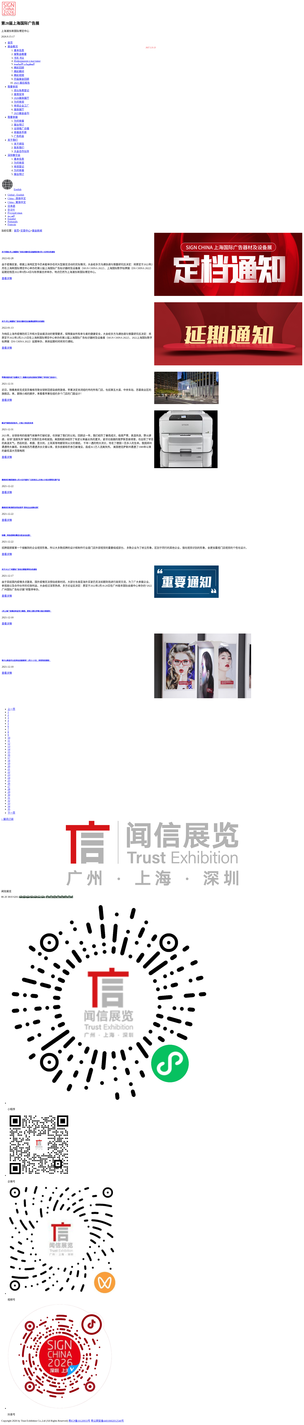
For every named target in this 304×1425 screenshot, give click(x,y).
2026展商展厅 (21, 98)
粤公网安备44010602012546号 (107, 1420)
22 (9, 772)
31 (9, 797)
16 (9, 755)
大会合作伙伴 (21, 151)
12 (9, 743)
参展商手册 (20, 132)
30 (9, 795)
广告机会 (19, 136)
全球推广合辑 (21, 128)
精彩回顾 (19, 67)
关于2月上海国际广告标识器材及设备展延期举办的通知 (23, 321)
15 (9, 752)
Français (12, 224)
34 (9, 806)
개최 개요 (19, 58)
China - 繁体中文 (17, 202)
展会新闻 (37, 230)
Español (12, 218)
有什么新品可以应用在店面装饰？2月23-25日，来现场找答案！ (26, 660)
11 (9, 740)
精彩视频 (19, 75)
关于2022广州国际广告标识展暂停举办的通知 (19, 569)
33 (9, 803)
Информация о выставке (27, 61)
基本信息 (19, 50)
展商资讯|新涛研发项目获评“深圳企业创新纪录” (20, 507)
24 (9, 777)
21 (9, 769)
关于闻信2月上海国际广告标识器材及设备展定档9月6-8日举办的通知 (28, 252)
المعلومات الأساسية (24, 64)
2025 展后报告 (22, 83)
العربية (11, 216)
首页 (10, 42)
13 (9, 746)
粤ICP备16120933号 (79, 1420)
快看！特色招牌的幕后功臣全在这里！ (16, 535)
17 (9, 757)
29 (9, 792)
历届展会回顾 (21, 79)
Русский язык (15, 213)
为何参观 (19, 102)
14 (9, 749)
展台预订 (19, 124)
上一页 (11, 709)
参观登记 (19, 166)
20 (9, 766)
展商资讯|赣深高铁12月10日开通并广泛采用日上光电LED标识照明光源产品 (31, 480)
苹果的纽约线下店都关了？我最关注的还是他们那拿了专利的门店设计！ (29, 377)
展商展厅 (19, 109)
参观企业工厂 (21, 105)
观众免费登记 (21, 90)
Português (13, 221)
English (17, 189)
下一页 (11, 812)
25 (9, 780)
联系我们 (19, 147)
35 (9, 809)
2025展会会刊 (21, 113)
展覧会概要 (20, 54)
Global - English (16, 194)
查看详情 (7, 278)
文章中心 (25, 230)
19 (9, 763)
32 (9, 800)
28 (9, 789)
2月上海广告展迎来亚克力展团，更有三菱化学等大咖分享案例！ (26, 611)
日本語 (11, 206)
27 (9, 786)
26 (9, 783)
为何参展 (19, 121)
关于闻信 (19, 143)
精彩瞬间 (19, 71)
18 (9, 760)
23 (9, 775)
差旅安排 (19, 94)
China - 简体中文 (17, 198)
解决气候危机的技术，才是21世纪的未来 (17, 423)
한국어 (11, 210)
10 (9, 737)
